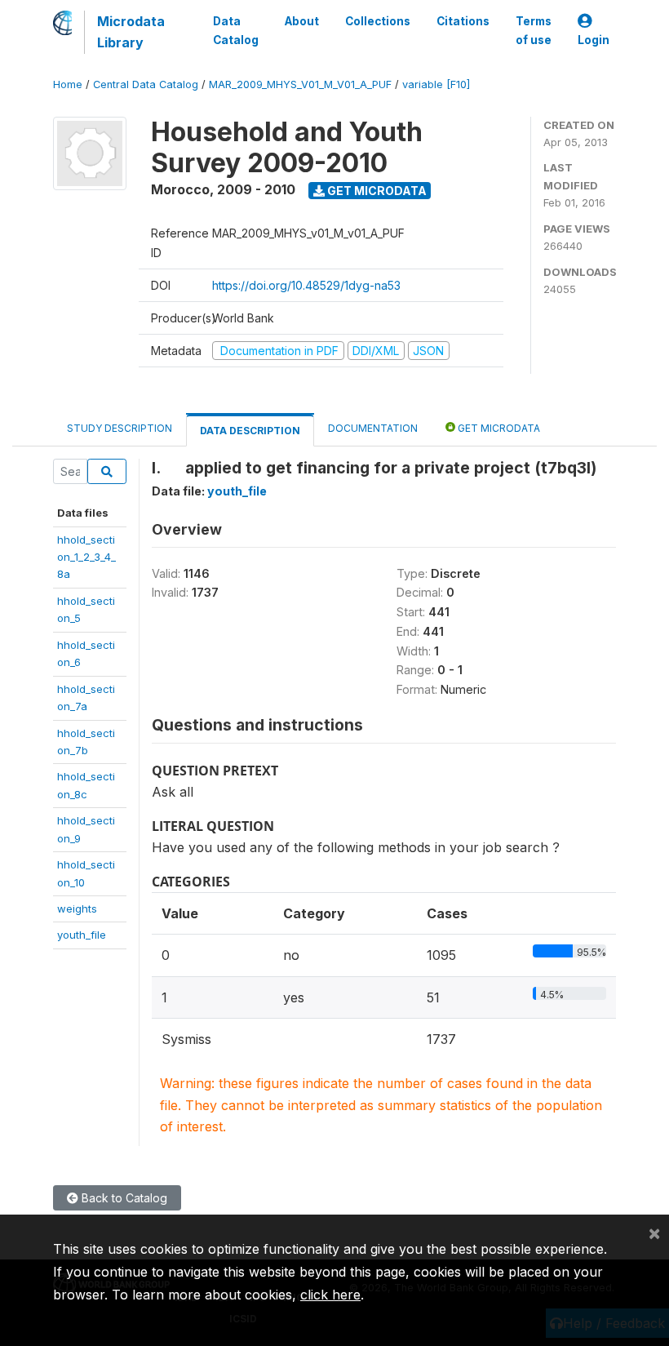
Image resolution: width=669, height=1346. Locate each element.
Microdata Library (131, 32)
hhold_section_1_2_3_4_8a (86, 557)
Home (67, 84)
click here (330, 1294)
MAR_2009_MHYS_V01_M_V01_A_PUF (300, 84)
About (302, 21)
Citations (463, 21)
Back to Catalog (122, 1198)
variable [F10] (436, 84)
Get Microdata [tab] (497, 428)
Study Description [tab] (119, 428)
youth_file (81, 934)
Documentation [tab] (373, 428)
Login (593, 40)
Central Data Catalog (145, 84)
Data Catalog (236, 30)
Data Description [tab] (250, 430)
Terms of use (534, 30)
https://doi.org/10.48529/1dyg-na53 (306, 285)
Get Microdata (376, 191)
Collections (377, 21)
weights (77, 908)
